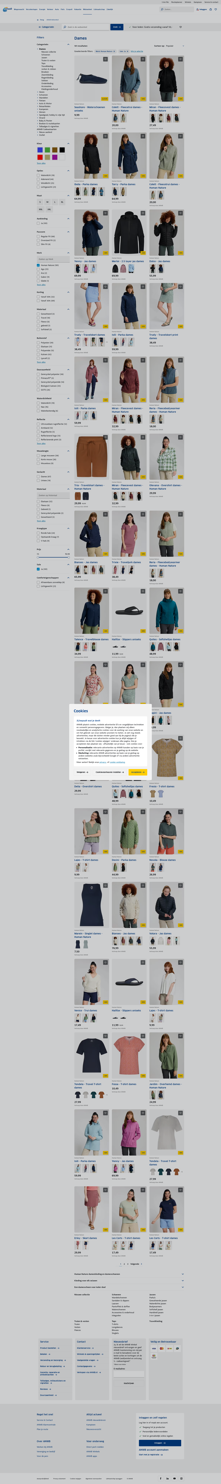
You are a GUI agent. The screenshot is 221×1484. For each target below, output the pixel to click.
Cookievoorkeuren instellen (108, 772)
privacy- (103, 762)
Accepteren (136, 772)
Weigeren (81, 772)
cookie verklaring (117, 762)
